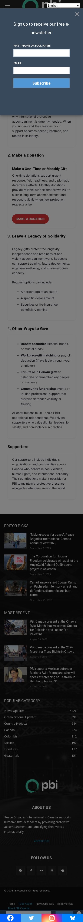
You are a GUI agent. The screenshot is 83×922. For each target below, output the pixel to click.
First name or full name (31, 45)
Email (17, 63)
